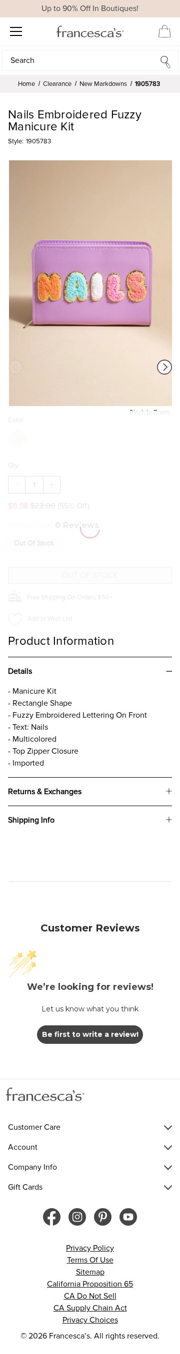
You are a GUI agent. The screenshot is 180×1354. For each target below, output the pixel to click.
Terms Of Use (90, 1260)
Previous (15, 367)
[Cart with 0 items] (165, 30)
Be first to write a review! (90, 1034)
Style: (16, 141)
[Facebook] (51, 1217)
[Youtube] (128, 1217)
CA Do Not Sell (90, 1296)
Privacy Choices (90, 1320)
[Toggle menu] (16, 31)
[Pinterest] (103, 1217)
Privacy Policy (90, 1248)
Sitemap (90, 1272)
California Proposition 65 (90, 1284)
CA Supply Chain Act (90, 1308)
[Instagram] (77, 1217)
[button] (90, 60)
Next (164, 367)
